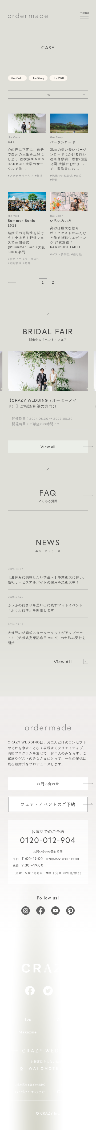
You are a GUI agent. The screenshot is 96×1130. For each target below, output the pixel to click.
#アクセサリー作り (21, 175)
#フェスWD (31, 259)
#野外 (54, 179)
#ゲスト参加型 (60, 254)
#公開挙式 (15, 263)
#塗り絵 (76, 254)
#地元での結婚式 (61, 175)
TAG (48, 94)
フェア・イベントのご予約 (47, 804)
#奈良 (78, 175)
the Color (17, 78)
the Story (38, 78)
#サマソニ (15, 259)
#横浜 (39, 175)
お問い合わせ (48, 784)
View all (48, 446)
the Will (58, 78)
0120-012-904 (48, 840)
